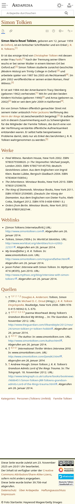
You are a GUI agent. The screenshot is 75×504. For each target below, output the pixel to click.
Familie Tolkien (62, 398)
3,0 (12, 335)
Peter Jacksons (40, 112)
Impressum (8, 494)
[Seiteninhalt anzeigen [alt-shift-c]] (3, 31)
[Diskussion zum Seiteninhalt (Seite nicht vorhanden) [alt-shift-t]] (11, 31)
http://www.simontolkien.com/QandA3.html (34, 356)
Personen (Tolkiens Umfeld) (34, 398)
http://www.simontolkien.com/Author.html (34, 340)
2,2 (19, 312)
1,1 (15, 296)
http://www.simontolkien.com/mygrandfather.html (36, 259)
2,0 (12, 312)
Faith (19, 59)
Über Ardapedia (29, 490)
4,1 (15, 347)
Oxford (8, 45)
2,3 (23, 312)
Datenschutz (8, 490)
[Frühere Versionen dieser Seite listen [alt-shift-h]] (54, 31)
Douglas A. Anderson (35, 297)
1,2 (19, 296)
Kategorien (8, 398)
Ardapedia (22, 5)
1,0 (12, 296)
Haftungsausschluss (53, 490)
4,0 (12, 347)
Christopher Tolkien (46, 55)
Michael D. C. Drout (33, 301)
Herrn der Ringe (10, 116)
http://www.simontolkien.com (23, 231)
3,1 (15, 335)
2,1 (15, 312)
